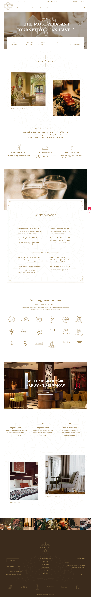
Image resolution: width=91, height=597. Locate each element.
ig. (81, 574)
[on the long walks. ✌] (51, 524)
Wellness (45, 570)
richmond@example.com (30, 1)
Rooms (43, 42)
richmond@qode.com (16, 571)
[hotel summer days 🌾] (85, 524)
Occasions (45, 567)
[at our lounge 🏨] (28, 524)
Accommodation (45, 558)
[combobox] (48, 45)
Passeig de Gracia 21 (16, 574)
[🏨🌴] (40, 524)
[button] (41, 440)
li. (84, 574)
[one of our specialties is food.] (62, 524)
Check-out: (30, 42)
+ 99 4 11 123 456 (16, 566)
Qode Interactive (43, 594)
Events (45, 573)
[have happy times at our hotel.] (5, 524)
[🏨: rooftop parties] (17, 524)
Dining (45, 561)
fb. (78, 574)
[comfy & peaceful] (74, 524)
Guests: (60, 42)
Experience (45, 564)
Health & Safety (74, 1)
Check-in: (14, 42)
